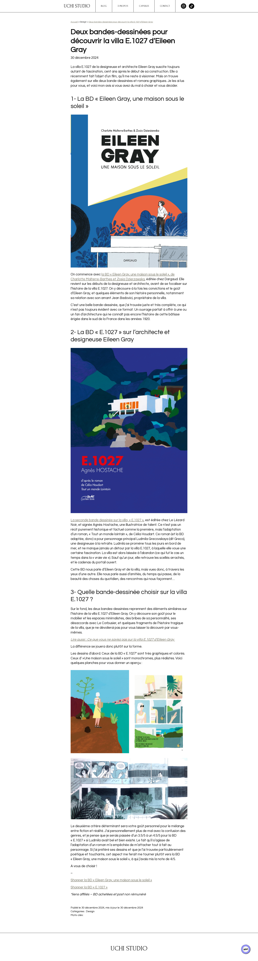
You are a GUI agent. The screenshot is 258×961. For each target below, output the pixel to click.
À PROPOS (123, 6)
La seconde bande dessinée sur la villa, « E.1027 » (107, 520)
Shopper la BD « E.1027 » (89, 887)
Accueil (74, 22)
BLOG (104, 6)
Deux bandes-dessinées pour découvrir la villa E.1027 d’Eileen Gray (121, 22)
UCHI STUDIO (77, 6)
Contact (165, 6)
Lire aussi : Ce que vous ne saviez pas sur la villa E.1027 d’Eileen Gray (123, 639)
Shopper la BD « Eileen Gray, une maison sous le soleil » (111, 880)
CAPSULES (144, 6)
